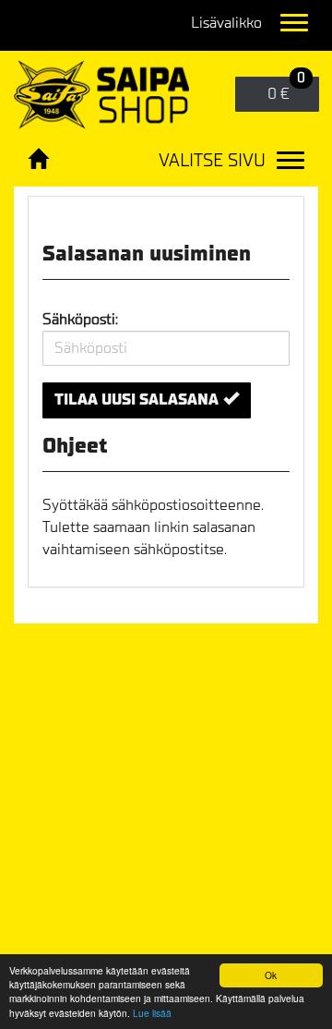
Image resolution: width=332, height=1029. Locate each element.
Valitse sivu (212, 160)
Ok (271, 975)
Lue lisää (152, 1013)
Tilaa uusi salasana (136, 399)
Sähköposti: (80, 319)
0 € (286, 90)
